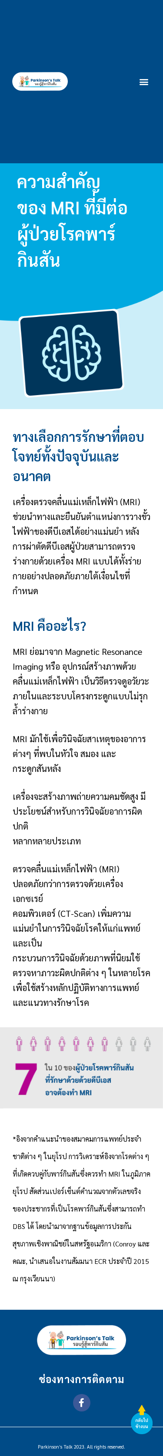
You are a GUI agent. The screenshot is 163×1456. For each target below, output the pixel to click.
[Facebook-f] (81, 1402)
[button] (143, 81)
